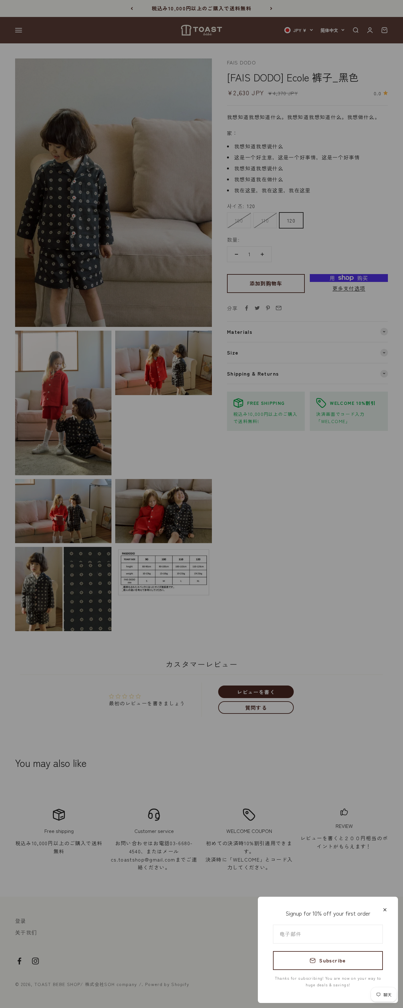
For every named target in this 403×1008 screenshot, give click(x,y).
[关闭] (385, 910)
